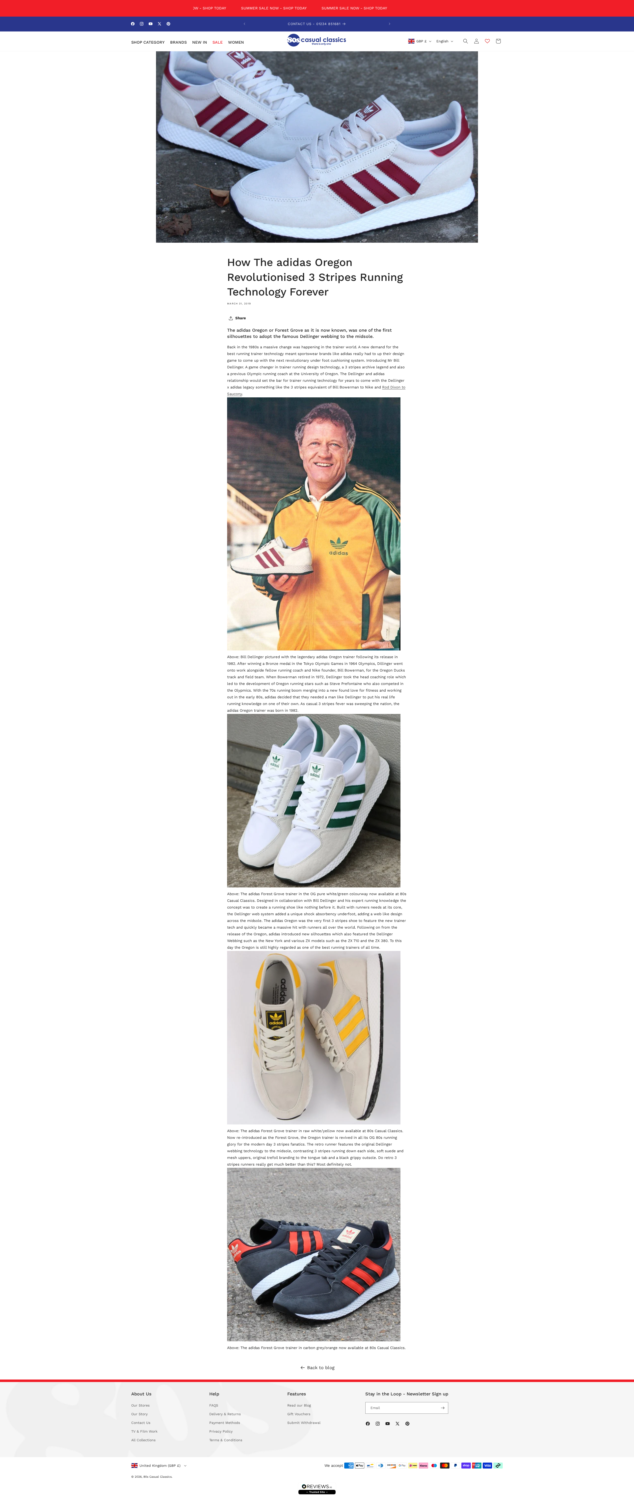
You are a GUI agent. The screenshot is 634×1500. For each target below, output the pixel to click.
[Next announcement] (389, 24)
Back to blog (321, 1367)
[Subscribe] (442, 1408)
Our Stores (140, 1405)
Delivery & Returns (225, 1414)
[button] (147, 42)
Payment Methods (224, 1423)
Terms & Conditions (225, 1440)
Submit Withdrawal (303, 1423)
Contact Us (140, 1423)
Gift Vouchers (298, 1414)
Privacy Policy (221, 1431)
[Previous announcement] (244, 24)
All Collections (143, 1440)
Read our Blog (299, 1405)
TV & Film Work (144, 1431)
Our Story (139, 1414)
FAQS (213, 1405)
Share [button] (240, 318)
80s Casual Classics (157, 1476)
